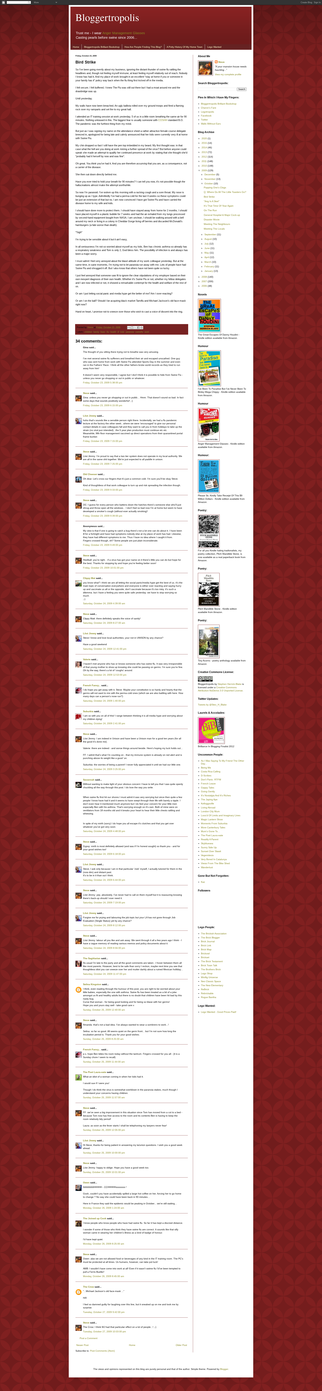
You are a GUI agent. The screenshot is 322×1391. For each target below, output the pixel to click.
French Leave (208, 783)
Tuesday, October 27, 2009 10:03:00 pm (104, 1331)
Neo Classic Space (211, 981)
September (210, 234)
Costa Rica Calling (210, 771)
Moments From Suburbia (214, 823)
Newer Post (82, 1345)
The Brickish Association (214, 933)
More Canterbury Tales (213, 827)
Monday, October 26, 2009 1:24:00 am (103, 1208)
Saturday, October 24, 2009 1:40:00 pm (104, 700)
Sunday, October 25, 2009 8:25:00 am (103, 1039)
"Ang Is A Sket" (211, 201)
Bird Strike (209, 196)
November (210, 179)
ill (118, 332)
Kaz (203, 882)
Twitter (204, 119)
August (208, 239)
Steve (90, 327)
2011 (204, 161)
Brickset (205, 957)
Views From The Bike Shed (215, 863)
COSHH (162, 120)
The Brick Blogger (210, 937)
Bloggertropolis (107, 17)
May (207, 252)
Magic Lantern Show (212, 819)
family (96, 332)
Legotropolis (207, 111)
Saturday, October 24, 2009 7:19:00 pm (104, 902)
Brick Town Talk (209, 965)
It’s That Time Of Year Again (218, 205)
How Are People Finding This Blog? (143, 47)
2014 (205, 147)
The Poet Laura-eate (94, 1072)
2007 (205, 281)
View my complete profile (228, 74)
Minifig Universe (209, 977)
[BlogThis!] (132, 327)
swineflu (139, 332)
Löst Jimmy (89, 415)
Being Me (206, 767)
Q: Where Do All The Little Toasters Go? (225, 192)
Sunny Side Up (209, 847)
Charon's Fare (208, 107)
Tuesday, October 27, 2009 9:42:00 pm (104, 1312)
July (206, 243)
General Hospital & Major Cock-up (222, 215)
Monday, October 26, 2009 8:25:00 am (103, 1243)
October (209, 183)
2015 (205, 143)
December (210, 174)
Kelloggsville (207, 803)
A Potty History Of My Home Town (184, 47)
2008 (205, 276)
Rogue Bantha (208, 997)
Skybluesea (207, 843)
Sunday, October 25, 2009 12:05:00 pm (104, 1130)
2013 (205, 152)
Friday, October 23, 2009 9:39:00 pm (102, 515)
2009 (205, 170)
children (88, 332)
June (207, 248)
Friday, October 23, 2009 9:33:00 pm (102, 489)
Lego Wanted (214, 47)
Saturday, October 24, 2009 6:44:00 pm (104, 880)
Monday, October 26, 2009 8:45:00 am (103, 1276)
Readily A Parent (209, 839)
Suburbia (88, 711)
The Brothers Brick (211, 969)
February (209, 266)
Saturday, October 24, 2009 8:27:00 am (104, 623)
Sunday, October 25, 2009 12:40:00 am (104, 1009)
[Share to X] (135, 327)
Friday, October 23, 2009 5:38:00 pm (102, 382)
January (209, 271)
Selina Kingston (92, 984)
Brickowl (205, 953)
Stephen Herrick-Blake (229, 684)
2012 (205, 156)
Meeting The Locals (214, 228)
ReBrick (205, 989)
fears (102, 332)
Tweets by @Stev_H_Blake (212, 704)
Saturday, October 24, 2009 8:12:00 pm (104, 925)
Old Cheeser (90, 474)
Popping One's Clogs (215, 187)
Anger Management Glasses (123, 33)
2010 (205, 165)
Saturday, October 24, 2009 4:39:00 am (104, 603)
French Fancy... (92, 685)
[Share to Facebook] (138, 327)
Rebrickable (207, 993)
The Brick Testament (212, 961)
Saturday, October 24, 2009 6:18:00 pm (104, 854)
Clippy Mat (89, 578)
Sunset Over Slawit (211, 851)
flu (108, 332)
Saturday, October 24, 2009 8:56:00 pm (104, 948)
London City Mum (210, 811)
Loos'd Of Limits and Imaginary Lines (220, 815)
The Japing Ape (209, 799)
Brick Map (206, 949)
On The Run (210, 210)
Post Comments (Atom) (102, 1350)
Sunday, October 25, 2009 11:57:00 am (104, 1097)
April (207, 257)
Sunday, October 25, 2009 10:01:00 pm (104, 1172)
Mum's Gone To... (210, 831)
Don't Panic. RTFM (211, 779)
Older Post (181, 1345)
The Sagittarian (91, 958)
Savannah (88, 779)
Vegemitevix (207, 855)
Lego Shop (206, 973)
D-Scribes (206, 775)
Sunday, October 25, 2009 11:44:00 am (104, 1061)
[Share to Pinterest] (141, 327)
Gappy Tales (207, 787)
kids (122, 332)
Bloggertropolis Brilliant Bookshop (102, 47)
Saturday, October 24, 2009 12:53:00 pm (104, 674)
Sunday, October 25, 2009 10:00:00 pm (104, 1152)
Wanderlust (207, 867)
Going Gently (208, 791)
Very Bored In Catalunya (214, 859)
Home (76, 47)
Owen (86, 1182)
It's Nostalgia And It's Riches (216, 795)
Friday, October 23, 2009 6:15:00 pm (102, 405)
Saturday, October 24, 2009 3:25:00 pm (104, 769)
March (208, 262)
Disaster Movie (212, 219)
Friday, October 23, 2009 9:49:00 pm (102, 545)
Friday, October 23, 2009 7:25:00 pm (102, 463)
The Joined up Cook (94, 1218)
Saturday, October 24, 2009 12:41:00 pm (104, 648)
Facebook (206, 115)
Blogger (224, 1369)
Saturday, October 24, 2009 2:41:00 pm (104, 723)
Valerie (87, 659)
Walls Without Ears (211, 123)
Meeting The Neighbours (217, 224)
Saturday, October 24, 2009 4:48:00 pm (104, 831)
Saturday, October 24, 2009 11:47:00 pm (104, 974)
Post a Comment (88, 1338)
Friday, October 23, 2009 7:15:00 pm (102, 441)
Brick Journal (208, 941)
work (147, 332)
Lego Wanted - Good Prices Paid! (218, 1012)
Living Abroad (208, 807)
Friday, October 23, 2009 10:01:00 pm (103, 567)
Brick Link (206, 945)
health (113, 332)
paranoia (130, 332)
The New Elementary (212, 985)
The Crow (88, 1286)
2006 (205, 286)
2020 (205, 138)
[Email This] (128, 327)
